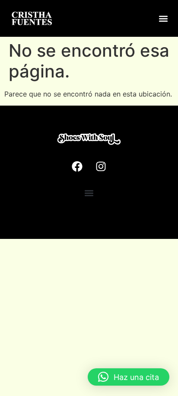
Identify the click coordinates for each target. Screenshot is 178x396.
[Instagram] (101, 166)
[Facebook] (77, 166)
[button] (163, 18)
